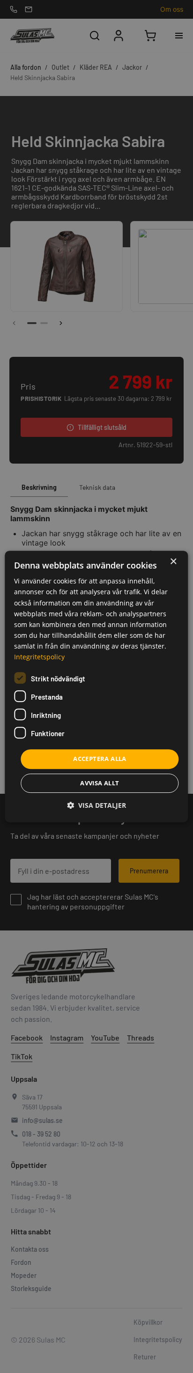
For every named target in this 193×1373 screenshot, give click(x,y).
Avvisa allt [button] (99, 783)
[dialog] (96, 686)
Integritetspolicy (39, 656)
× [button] (173, 561)
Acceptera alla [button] (99, 758)
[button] (96, 805)
